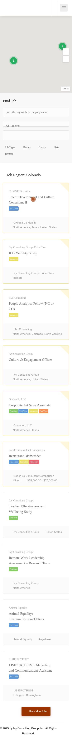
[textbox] (21, 136)
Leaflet (65, 88)
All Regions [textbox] (13, 125)
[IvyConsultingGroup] (7, 6)
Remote (9, 153)
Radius (27, 147)
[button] (66, 51)
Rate (56, 147)
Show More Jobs (38, 711)
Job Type (10, 147)
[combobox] (36, 124)
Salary (42, 147)
